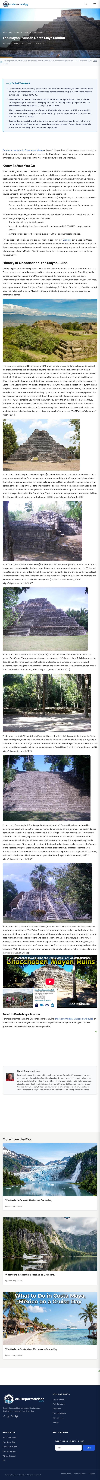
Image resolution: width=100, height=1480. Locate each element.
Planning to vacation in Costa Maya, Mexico (23, 150)
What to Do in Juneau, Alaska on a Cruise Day (28, 1200)
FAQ (4, 1460)
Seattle (55, 1422)
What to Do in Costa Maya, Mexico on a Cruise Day (31, 1349)
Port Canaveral (59, 1404)
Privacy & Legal (9, 1456)
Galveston (57, 1408)
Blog (10, 32)
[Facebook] (4, 1417)
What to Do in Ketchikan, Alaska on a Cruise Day (30, 1274)
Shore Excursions (10, 1447)
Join (89, 1448)
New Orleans (58, 1418)
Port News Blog (9, 1442)
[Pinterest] (16, 1417)
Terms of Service (80, 1474)
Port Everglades (59, 1413)
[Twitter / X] (12, 1417)
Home (5, 32)
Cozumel (67, 239)
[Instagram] (8, 1417)
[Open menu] (94, 4)
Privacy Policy (66, 1474)
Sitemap (92, 1474)
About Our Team (9, 1437)
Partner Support (9, 1451)
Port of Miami (58, 1399)
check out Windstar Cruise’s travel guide (73, 1018)
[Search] (85, 4)
